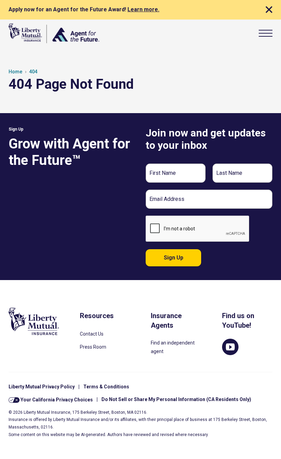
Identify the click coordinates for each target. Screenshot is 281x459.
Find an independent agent (173, 347)
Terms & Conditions (106, 386)
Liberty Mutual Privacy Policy (42, 386)
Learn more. (143, 9)
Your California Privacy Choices (56, 399)
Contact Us (91, 334)
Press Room (93, 347)
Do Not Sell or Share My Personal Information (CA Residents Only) (176, 399)
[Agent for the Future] (54, 33)
